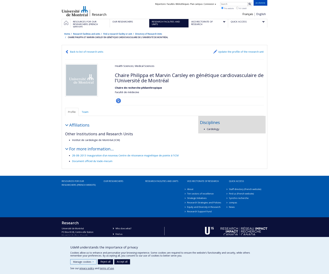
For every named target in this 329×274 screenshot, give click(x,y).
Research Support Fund (199, 211)
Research (99, 14)
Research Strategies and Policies (204, 202)
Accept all (122, 261)
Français (247, 14)
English (261, 14)
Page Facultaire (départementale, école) (118, 100)
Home (67, 33)
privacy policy (87, 268)
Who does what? (123, 228)
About (190, 189)
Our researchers (113, 181)
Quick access (236, 181)
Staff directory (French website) (245, 189)
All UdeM (242, 8)
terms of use (107, 268)
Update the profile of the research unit (241, 51)
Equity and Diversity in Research (204, 207)
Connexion (209, 4)
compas (233, 202)
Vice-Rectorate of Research (203, 181)
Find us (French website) (241, 193)
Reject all (105, 261)
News (232, 207)
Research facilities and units (86, 33)
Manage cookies (83, 261)
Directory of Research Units (148, 33)
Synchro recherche (239, 198)
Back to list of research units (86, 51)
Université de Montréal (75, 11)
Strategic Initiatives (197, 198)
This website (228, 8)
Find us (118, 234)
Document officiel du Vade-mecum (92, 161)
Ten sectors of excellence (200, 193)
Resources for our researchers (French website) (79, 183)
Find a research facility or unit (117, 33)
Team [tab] (85, 112)
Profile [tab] (72, 112)
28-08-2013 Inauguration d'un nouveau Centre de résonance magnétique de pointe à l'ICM (125, 155)
